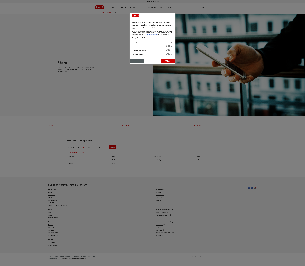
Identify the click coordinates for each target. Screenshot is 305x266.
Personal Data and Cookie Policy (151, 34)
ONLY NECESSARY (137, 60)
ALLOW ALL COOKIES (167, 61)
